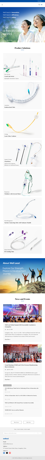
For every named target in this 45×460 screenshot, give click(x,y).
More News (29, 422)
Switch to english (27, 429)
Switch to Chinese (20, 429)
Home (15, 429)
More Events (16, 422)
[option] (22, 24)
